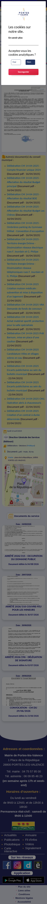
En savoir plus (15, 38)
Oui (14, 62)
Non (29, 62)
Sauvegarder (23, 72)
